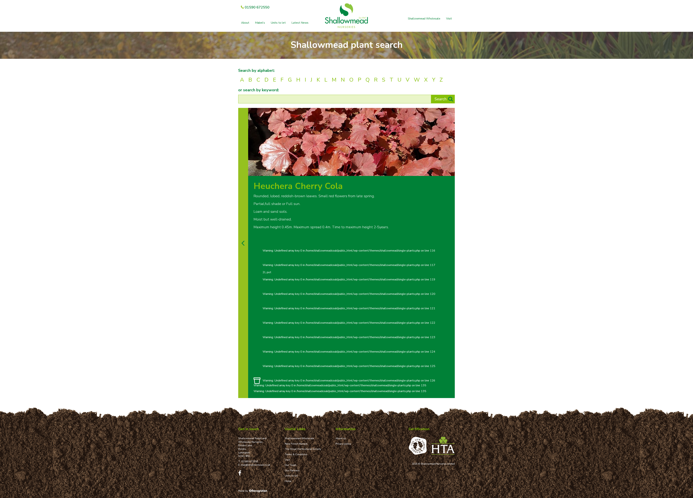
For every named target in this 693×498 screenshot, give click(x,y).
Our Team (290, 465)
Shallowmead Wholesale (424, 19)
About (245, 23)
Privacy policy (343, 443)
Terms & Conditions (296, 454)
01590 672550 (249, 461)
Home (288, 481)
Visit (449, 19)
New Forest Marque (296, 443)
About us (340, 438)
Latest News (299, 23)
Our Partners (292, 470)
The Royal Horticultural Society (303, 449)
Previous (443, 172)
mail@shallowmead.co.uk (255, 465)
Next (450, 172)
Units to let (278, 23)
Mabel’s (260, 23)
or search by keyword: (258, 90)
